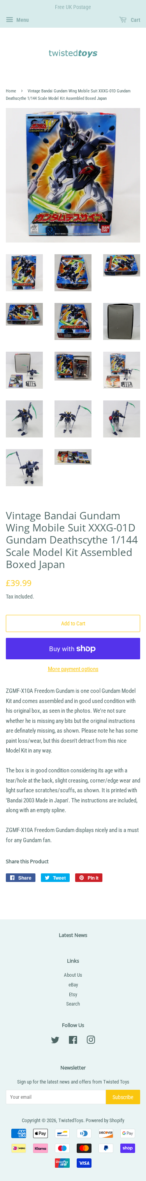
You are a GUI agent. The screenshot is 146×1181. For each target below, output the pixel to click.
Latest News (73, 934)
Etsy (73, 994)
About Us (73, 975)
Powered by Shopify (105, 1120)
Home (11, 91)
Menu (22, 20)
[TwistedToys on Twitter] (55, 1042)
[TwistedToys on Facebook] (73, 1042)
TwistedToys (70, 1120)
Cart (135, 20)
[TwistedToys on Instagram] (90, 1042)
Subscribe (123, 1097)
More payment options (73, 669)
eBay (73, 985)
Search (73, 1004)
